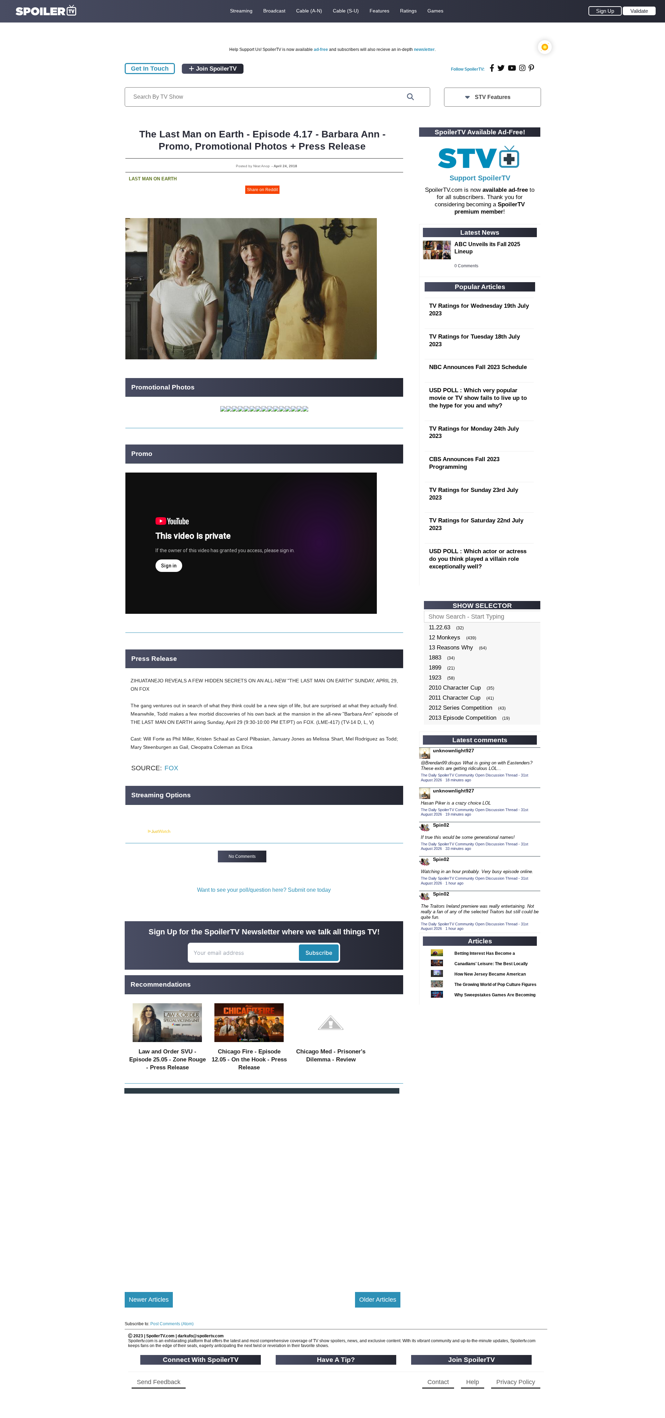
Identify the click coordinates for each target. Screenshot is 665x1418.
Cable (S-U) (346, 11)
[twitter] (501, 68)
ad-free (321, 49)
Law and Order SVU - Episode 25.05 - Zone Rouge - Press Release (167, 1059)
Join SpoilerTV (215, 68)
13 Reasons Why (451, 647)
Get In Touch (150, 68)
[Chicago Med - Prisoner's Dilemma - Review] (330, 1043)
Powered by (136, 831)
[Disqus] (262, 1187)
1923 (435, 677)
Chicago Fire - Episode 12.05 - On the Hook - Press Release (249, 1059)
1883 (435, 657)
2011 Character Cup (454, 697)
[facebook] (492, 68)
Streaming (241, 11)
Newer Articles (149, 1299)
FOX (171, 768)
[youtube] (512, 68)
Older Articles (377, 1299)
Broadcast (274, 11)
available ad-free (505, 190)
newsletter (424, 49)
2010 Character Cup (455, 687)
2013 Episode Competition (462, 718)
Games (435, 11)
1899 (435, 667)
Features (379, 11)
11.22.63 (439, 627)
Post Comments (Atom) (172, 1323)
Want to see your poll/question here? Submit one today (264, 890)
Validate (639, 11)
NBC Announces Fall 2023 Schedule (478, 367)
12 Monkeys (444, 637)
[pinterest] (531, 68)
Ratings (408, 11)
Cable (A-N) (309, 11)
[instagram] (522, 68)
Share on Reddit (262, 189)
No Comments (242, 856)
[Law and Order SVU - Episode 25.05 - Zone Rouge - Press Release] (167, 1043)
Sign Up (605, 11)
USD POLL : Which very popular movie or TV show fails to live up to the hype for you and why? (478, 398)
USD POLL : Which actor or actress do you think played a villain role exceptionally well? (477, 559)
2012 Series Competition (460, 707)
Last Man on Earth (153, 178)
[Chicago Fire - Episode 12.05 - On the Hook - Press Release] (249, 1043)
